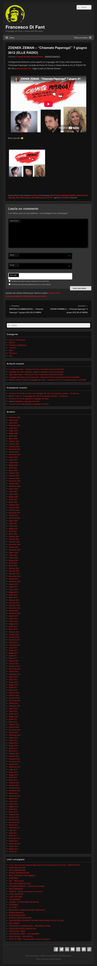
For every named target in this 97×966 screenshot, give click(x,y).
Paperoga (11, 197)
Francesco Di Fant (25, 26)
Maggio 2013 (13, 774)
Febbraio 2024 (14, 441)
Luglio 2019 (13, 586)
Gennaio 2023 (14, 475)
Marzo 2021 (13, 534)
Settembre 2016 (14, 674)
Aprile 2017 (13, 655)
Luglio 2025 (13, 422)
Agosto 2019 (13, 584)
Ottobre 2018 (13, 610)
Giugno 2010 (13, 846)
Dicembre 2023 (14, 446)
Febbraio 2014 (14, 753)
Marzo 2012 (13, 812)
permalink (64, 197)
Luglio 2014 (13, 740)
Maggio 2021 (13, 528)
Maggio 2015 (13, 716)
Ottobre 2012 (13, 793)
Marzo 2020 (13, 565)
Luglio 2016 (13, 679)
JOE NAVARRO (14, 899)
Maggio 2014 (13, 745)
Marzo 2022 (13, 502)
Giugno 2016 (13, 682)
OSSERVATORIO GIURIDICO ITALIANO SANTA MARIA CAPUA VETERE (36, 920)
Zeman (34, 197)
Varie (10, 356)
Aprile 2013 (13, 777)
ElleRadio (72, 195)
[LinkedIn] (67, 949)
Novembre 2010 (14, 838)
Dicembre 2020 (14, 541)
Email (12, 265)
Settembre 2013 (14, 767)
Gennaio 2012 (14, 817)
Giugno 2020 (13, 557)
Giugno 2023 (13, 462)
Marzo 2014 (13, 751)
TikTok (89, 949)
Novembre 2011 (14, 822)
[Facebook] (56, 949)
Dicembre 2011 (14, 819)
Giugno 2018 (13, 621)
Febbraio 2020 (14, 568)
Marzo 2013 (13, 780)
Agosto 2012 (13, 798)
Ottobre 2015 (13, 703)
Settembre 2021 (14, 518)
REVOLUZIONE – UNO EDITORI (21, 936)
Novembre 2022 (14, 481)
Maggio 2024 (13, 433)
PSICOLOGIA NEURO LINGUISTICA (22, 928)
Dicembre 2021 (14, 510)
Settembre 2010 (14, 843)
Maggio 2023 (13, 465)
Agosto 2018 (13, 616)
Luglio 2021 (13, 523)
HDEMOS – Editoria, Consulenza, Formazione (26, 891)
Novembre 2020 (14, 544)
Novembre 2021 (14, 512)
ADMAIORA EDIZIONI (17, 867)
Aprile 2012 (13, 809)
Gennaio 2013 (14, 785)
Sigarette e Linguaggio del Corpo (37, 398)
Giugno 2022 (13, 494)
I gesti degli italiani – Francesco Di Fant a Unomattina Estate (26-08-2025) (36, 374)
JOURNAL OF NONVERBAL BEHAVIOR (24, 902)
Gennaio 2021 (14, 539)
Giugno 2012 (13, 804)
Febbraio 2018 (14, 632)
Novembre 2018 (14, 608)
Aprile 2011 (13, 833)
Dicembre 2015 (14, 698)
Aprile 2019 (13, 595)
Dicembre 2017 (14, 637)
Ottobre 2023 (13, 452)
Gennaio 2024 (14, 444)
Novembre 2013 (14, 761)
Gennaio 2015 (14, 727)
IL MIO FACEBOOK (16, 894)
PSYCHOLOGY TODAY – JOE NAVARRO (24, 934)
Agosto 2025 (13, 420)
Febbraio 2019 (14, 600)
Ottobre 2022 (13, 483)
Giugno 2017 (13, 650)
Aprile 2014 (13, 748)
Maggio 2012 (13, 806)
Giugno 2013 (13, 772)
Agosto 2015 (13, 708)
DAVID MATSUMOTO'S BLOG (20, 883)
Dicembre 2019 (14, 573)
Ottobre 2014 (13, 732)
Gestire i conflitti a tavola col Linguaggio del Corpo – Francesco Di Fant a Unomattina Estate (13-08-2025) (47, 380)
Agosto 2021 (13, 520)
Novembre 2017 (14, 640)
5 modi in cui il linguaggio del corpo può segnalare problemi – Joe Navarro (52, 393)
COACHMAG (13, 878)
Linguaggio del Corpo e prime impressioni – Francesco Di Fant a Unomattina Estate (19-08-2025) (44, 377)
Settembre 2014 (14, 735)
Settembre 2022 (14, 486)
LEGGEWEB (13, 904)
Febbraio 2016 (14, 692)
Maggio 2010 (13, 849)
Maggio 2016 (13, 685)
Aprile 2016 (13, 687)
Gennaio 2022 (14, 507)
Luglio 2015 (13, 711)
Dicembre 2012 (14, 788)
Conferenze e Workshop (17, 345)
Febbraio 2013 (14, 782)
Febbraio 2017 (14, 661)
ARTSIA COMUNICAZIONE (19, 873)
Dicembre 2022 (14, 478)
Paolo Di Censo (82, 195)
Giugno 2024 (13, 430)
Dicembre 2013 (14, 759)
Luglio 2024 (13, 428)
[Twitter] (61, 949)
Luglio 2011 (13, 830)
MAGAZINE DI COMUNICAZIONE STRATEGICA (27, 910)
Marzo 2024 (13, 438)
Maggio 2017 (13, 653)
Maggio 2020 (13, 560)
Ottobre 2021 (13, 515)
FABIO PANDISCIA (16, 889)
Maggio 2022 (13, 497)
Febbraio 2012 (14, 814)
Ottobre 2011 (13, 825)
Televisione (13, 353)
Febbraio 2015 (14, 724)
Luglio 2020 (13, 555)
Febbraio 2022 (14, 505)
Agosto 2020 (13, 552)
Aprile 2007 (13, 851)
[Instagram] (78, 949)
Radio (35, 195)
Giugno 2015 (13, 714)
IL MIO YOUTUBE (15, 897)
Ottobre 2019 (13, 579)
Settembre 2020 (14, 550)
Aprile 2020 (13, 563)
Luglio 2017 (13, 647)
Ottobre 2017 (13, 642)
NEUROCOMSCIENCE (17, 915)
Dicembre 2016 (14, 666)
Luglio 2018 (13, 618)
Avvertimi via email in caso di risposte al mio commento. (30, 281)
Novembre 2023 (14, 449)
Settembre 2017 (14, 645)
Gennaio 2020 (14, 571)
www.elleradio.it (22, 68)
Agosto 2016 (13, 677)
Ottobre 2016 (13, 671)
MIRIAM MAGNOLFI (16, 912)
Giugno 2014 (13, 743)
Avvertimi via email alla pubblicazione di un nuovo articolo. (31, 284)
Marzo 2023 (13, 470)
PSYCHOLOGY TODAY (17, 931)
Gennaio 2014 (14, 756)
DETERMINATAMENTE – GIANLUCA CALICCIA (26, 886)
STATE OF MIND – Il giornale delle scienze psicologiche (29, 939)
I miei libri (12, 347)
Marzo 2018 (13, 629)
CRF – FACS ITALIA (16, 881)
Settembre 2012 (14, 796)
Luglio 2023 (13, 459)
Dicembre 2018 (14, 605)
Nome (12, 255)
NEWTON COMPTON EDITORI (20, 918)
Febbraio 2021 (14, 536)
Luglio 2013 (13, 769)
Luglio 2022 (13, 491)
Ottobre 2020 (13, 547)
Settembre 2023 (14, 454)
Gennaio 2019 (14, 602)
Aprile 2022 (13, 499)
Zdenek (28, 197)
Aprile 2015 (13, 719)
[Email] (84, 949)
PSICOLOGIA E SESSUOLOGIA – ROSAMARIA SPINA (29, 926)
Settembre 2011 (14, 827)
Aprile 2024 (13, 436)
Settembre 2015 (14, 706)
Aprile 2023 (13, 467)
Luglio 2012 (13, 801)
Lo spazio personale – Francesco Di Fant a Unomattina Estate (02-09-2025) (36, 369)
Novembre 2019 (14, 576)
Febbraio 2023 (14, 473)
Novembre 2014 (14, 729)
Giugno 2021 (13, 526)
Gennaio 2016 (14, 695)
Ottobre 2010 (13, 841)
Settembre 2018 (14, 613)
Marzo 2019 (13, 597)
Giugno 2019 (13, 589)
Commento (14, 220)
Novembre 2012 (14, 790)
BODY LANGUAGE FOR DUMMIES (22, 875)
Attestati (12, 342)
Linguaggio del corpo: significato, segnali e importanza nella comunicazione (36, 372)
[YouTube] (72, 949)
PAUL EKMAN (14, 923)
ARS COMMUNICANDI (17, 870)
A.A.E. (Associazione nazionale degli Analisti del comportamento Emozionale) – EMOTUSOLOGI (44, 865)
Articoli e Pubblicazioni (17, 340)
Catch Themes (56, 959)
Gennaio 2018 (14, 634)
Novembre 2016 (14, 669)
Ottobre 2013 (13, 764)
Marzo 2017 (13, 658)
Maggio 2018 (13, 624)
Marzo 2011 (13, 835)
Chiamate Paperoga (61, 195)
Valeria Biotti (20, 197)
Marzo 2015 (13, 722)
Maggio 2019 (13, 592)
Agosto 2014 (13, 737)
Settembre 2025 (14, 417)
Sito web (13, 275)
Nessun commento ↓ (52, 57)
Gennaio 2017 (14, 663)
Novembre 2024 (14, 425)
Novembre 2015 (14, 700)
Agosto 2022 (13, 489)
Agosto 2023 (13, 457)
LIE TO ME (13, 907)
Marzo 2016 (13, 690)
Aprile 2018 (13, 626)
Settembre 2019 (14, 581)
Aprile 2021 (13, 531)
